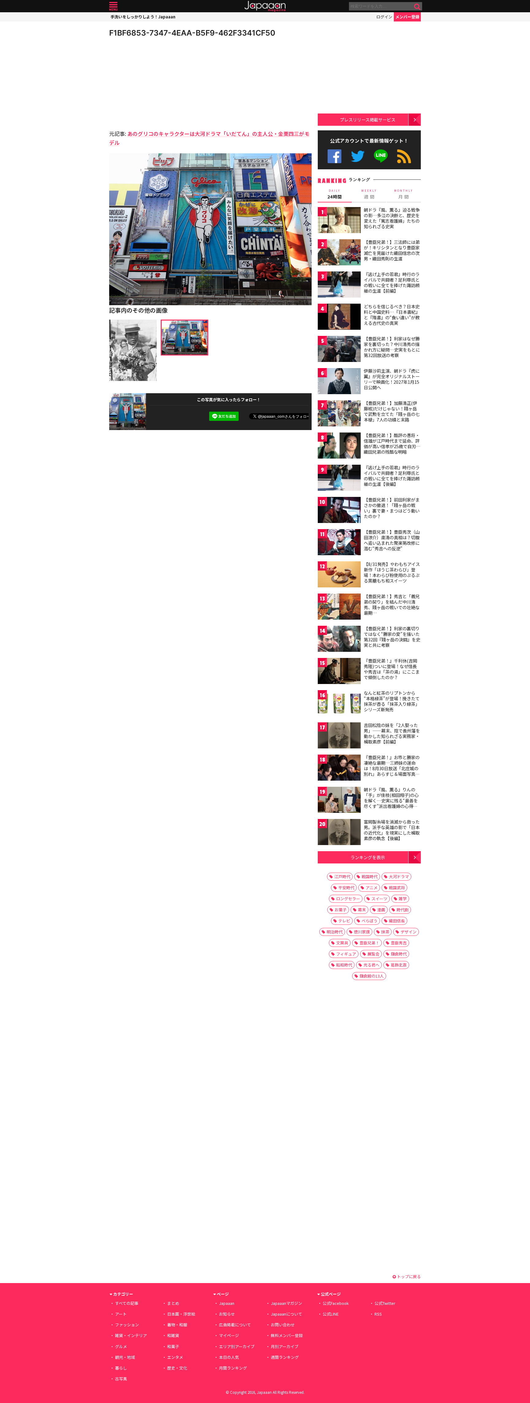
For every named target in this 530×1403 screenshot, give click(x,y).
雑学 (403, 898)
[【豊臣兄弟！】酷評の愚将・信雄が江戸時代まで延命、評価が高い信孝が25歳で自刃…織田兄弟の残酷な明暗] (339, 446)
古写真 (121, 1379)
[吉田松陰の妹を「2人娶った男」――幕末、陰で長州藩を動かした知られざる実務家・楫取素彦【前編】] (339, 736)
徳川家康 (362, 932)
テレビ (344, 921)
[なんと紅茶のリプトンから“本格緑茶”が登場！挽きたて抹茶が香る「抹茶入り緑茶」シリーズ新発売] (339, 704)
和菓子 (173, 1346)
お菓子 (341, 910)
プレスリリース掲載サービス (367, 119)
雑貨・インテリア (131, 1335)
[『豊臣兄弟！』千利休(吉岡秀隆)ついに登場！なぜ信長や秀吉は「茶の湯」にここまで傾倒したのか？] (339, 672)
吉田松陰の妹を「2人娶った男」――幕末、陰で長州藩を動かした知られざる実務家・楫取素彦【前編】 (392, 733)
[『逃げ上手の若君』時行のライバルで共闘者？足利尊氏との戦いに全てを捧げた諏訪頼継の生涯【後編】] (339, 479)
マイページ (229, 1335)
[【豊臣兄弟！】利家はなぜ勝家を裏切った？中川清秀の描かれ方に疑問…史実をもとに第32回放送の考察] (339, 350)
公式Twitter (358, 156)
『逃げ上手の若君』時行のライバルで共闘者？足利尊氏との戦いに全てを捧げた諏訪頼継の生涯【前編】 (392, 282)
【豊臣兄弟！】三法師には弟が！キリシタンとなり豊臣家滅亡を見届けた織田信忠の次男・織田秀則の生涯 (392, 250)
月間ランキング (233, 1368)
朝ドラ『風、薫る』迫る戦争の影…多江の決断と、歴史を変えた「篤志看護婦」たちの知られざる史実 (392, 217)
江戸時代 (342, 876)
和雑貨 (173, 1335)
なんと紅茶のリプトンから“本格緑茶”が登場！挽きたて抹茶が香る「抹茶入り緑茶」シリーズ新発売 (392, 701)
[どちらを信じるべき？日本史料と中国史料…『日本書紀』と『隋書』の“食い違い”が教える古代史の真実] (339, 318)
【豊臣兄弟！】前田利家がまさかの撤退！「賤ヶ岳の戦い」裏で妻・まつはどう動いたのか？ (392, 507)
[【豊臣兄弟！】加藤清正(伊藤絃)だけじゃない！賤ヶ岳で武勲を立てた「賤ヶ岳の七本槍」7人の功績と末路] (339, 414)
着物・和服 (177, 1325)
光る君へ (371, 965)
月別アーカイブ (284, 1346)
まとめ (173, 1303)
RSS (404, 156)
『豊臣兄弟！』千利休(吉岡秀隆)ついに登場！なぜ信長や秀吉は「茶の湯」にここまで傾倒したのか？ (392, 668)
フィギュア (346, 954)
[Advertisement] (160, 82)
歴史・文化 (177, 1368)
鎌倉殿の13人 (371, 976)
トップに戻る (408, 1276)
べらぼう (370, 921)
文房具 (342, 943)
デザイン (409, 932)
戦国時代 (370, 876)
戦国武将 (397, 887)
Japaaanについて (286, 1314)
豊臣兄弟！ (369, 943)
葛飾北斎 (399, 965)
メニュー (113, 6)
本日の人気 (229, 1357)
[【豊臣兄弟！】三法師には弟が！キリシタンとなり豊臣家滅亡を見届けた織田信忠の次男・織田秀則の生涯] (339, 253)
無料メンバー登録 (287, 1335)
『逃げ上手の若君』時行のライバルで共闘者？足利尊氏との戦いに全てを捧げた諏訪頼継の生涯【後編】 (392, 475)
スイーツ (379, 898)
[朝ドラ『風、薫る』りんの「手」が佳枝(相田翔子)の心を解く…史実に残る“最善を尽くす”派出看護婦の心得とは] (339, 801)
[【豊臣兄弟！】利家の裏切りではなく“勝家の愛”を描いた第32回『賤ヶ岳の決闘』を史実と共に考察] (339, 640)
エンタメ (175, 1357)
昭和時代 (344, 965)
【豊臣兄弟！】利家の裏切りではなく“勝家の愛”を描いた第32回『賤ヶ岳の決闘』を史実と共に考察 (392, 636)
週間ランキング (285, 1357)
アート (121, 1314)
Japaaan (265, 6)
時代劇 (403, 910)
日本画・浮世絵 (181, 1314)
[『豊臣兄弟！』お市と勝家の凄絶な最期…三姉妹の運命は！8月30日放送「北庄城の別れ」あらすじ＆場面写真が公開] (339, 768)
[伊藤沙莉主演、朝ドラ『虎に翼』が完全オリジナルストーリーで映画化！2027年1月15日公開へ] (339, 382)
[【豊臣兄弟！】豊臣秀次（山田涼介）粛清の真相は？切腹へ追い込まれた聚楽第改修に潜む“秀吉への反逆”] (339, 543)
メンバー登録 (407, 17)
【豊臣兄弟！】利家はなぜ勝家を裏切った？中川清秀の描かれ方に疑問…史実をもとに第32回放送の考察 (392, 346)
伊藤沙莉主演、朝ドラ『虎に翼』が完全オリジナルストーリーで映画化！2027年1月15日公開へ (392, 378)
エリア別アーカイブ (237, 1346)
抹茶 (385, 932)
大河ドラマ (399, 876)
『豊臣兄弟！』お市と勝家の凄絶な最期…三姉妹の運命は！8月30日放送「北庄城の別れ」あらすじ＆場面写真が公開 (392, 768)
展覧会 (373, 954)
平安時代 (346, 887)
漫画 (381, 910)
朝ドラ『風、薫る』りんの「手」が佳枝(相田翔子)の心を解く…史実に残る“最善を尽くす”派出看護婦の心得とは (391, 800)
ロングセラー (348, 898)
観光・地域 (125, 1357)
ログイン (384, 17)
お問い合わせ (283, 1325)
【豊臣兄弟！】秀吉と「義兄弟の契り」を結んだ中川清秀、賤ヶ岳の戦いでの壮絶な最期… (392, 604)
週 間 (369, 194)
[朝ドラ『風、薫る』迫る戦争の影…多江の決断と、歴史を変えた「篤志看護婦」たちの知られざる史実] (339, 221)
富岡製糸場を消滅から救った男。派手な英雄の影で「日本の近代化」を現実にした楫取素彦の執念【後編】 (392, 829)
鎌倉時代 (399, 954)
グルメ (121, 1346)
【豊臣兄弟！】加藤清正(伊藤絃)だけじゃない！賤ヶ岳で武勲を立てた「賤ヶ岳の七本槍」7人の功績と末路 (392, 411)
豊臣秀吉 (399, 943)
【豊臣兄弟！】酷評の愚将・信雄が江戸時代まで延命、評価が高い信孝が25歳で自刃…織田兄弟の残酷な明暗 (392, 443)
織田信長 (397, 921)
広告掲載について (235, 1325)
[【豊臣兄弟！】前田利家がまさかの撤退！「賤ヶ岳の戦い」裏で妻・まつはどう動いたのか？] (339, 511)
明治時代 (335, 932)
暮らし (121, 1368)
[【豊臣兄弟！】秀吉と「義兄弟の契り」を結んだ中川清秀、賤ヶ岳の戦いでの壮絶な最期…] (339, 607)
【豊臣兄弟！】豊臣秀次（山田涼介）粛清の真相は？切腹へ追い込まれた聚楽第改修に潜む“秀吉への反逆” (392, 540)
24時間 (334, 194)
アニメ (372, 887)
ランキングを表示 (368, 857)
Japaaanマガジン (286, 1303)
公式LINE (381, 156)
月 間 (403, 194)
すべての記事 (126, 1303)
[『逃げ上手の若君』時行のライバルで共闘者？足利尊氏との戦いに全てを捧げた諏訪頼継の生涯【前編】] (339, 285)
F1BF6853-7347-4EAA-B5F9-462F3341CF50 (192, 32)
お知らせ (227, 1314)
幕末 (362, 910)
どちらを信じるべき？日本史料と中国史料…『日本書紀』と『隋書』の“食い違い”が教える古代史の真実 (392, 314)
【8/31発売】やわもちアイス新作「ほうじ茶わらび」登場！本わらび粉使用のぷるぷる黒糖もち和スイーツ (392, 572)
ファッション (127, 1325)
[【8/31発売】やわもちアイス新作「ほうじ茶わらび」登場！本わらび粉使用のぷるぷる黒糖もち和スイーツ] (339, 575)
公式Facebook (334, 156)
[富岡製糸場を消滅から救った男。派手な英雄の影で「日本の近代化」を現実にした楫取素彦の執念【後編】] (339, 833)
